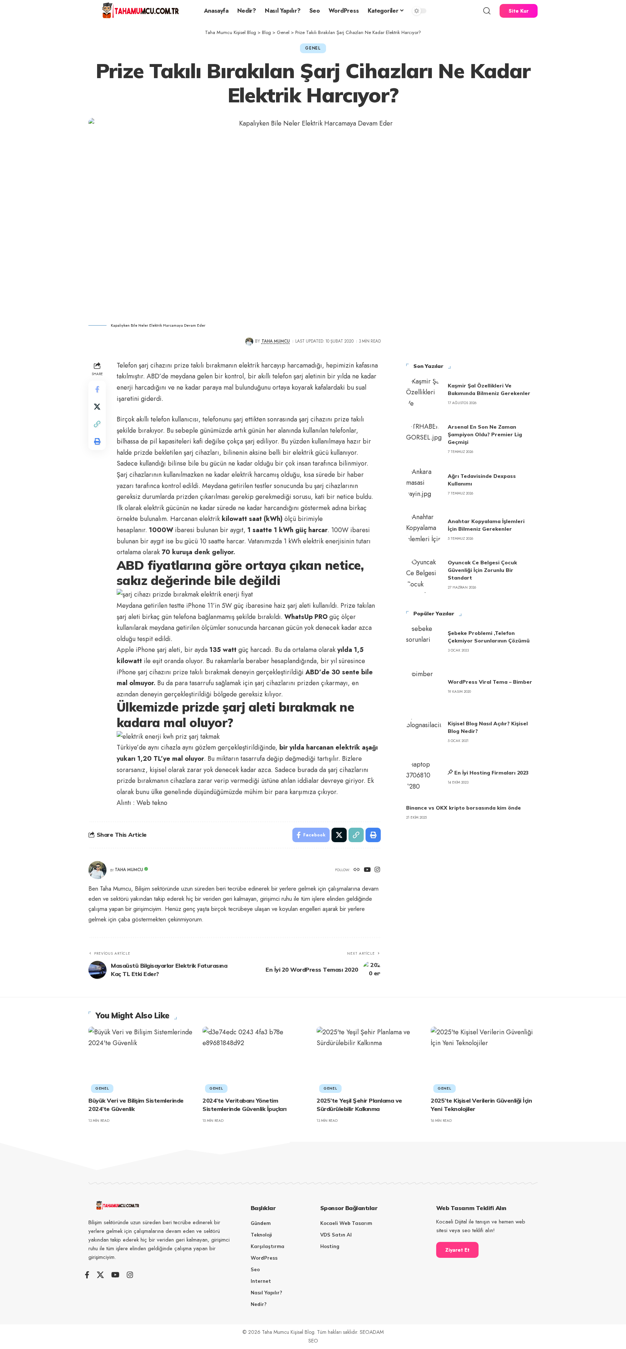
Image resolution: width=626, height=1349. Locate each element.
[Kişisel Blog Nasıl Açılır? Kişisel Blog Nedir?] (424, 732)
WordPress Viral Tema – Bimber (490, 682)
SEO (313, 1340)
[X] (100, 1275)
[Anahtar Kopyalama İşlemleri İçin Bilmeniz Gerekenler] (424, 530)
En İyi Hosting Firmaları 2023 (491, 772)
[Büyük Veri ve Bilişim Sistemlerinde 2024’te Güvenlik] (141, 1059)
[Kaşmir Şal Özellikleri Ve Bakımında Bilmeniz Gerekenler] (424, 394)
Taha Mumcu (276, 341)
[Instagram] (377, 870)
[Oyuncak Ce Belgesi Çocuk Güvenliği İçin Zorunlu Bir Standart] (424, 575)
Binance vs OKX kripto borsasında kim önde (463, 808)
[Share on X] (97, 406)
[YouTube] (367, 870)
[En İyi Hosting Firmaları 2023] (424, 777)
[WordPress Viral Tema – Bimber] (424, 687)
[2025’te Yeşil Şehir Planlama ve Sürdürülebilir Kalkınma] (370, 1059)
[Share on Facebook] (97, 389)
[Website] (356, 870)
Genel (313, 48)
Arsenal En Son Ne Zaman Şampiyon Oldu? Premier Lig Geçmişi (485, 434)
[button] (487, 11)
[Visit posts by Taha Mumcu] (249, 341)
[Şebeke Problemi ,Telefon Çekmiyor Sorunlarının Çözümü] (424, 641)
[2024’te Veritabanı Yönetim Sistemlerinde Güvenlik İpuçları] (256, 1059)
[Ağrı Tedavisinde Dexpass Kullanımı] (424, 484)
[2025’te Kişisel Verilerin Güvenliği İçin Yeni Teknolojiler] (484, 1059)
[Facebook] (87, 1275)
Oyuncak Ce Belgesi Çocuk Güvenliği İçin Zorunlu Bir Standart (482, 570)
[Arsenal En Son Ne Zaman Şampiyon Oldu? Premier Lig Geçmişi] (424, 439)
